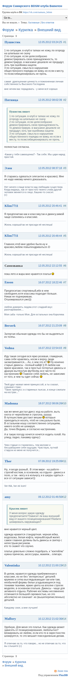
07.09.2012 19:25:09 (50, 461)
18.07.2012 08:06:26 (50, 403)
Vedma (9, 348)
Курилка (26, 30)
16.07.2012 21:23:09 (50, 325)
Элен (8, 168)
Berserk (10, 325)
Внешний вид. (49, 30)
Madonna (11, 403)
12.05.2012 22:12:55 (50, 265)
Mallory (10, 618)
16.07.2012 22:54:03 (50, 348)
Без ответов (47, 22)
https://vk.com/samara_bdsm (37, 12)
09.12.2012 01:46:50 (50, 497)
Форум (8, 30)
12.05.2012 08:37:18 (50, 168)
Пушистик (13, 42)
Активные (34, 22)
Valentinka (12, 565)
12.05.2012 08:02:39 (50, 100)
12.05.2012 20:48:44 (50, 235)
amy (8, 497)
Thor (8, 461)
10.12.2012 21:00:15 (50, 565)
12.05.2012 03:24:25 (50, 42)
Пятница (11, 100)
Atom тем (62, 671)
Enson (9, 282)
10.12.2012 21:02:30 (50, 618)
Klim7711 (11, 205)
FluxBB (63, 675)
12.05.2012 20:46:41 (50, 205)
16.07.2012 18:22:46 (50, 282)
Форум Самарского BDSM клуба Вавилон (32, 6)
